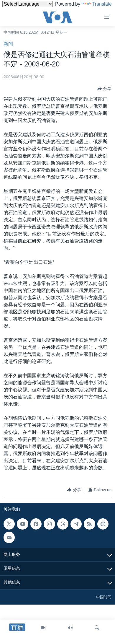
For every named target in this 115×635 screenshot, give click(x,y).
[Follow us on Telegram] (76, 524)
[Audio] (70, 627)
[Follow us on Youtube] (22, 524)
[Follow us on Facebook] (36, 524)
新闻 (8, 43)
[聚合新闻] (89, 524)
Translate (102, 3)
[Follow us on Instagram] (49, 524)
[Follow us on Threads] (62, 524)
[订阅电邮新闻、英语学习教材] (9, 537)
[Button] (104, 88)
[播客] (103, 524)
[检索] (97, 627)
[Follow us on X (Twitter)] (9, 524)
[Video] (43, 627)
